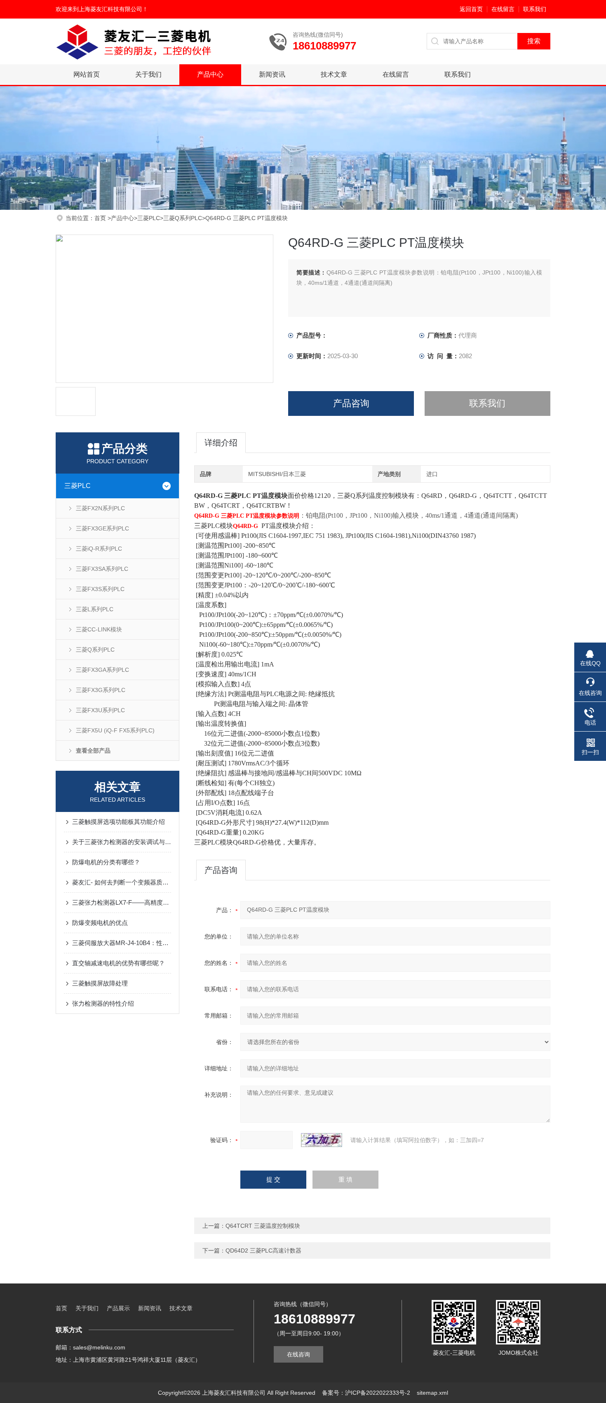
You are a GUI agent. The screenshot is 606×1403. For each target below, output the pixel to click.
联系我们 (534, 9)
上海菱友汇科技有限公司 (110, 9)
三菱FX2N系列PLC (100, 508)
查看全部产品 (93, 750)
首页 (101, 218)
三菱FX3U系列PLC (100, 710)
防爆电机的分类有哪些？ (106, 862)
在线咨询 (298, 1354)
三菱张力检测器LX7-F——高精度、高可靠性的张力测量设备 (121, 902)
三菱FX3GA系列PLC (102, 669)
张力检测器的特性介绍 (103, 1003)
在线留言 (502, 9)
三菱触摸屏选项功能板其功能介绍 (118, 821)
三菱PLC (148, 218)
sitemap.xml (432, 1392)
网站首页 (86, 74)
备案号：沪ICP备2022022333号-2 (366, 1392)
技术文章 (334, 74)
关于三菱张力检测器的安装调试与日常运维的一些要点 (121, 841)
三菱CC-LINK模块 (99, 629)
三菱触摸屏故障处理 (100, 983)
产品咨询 (351, 403)
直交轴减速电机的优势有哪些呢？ (118, 963)
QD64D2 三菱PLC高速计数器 (263, 1250)
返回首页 (471, 9)
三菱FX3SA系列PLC (102, 568)
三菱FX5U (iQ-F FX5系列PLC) (115, 730)
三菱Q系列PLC (182, 218)
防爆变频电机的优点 (100, 922)
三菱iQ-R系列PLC (99, 548)
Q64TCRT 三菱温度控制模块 (262, 1225)
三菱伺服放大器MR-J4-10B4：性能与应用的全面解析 (121, 942)
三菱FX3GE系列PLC (102, 528)
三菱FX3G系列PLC (100, 690)
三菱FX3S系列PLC (100, 589)
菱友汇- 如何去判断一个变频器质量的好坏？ (121, 882)
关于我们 (148, 74)
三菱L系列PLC (94, 609)
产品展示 (118, 1308)
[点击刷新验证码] (321, 1140)
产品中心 (210, 74)
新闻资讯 (272, 74)
